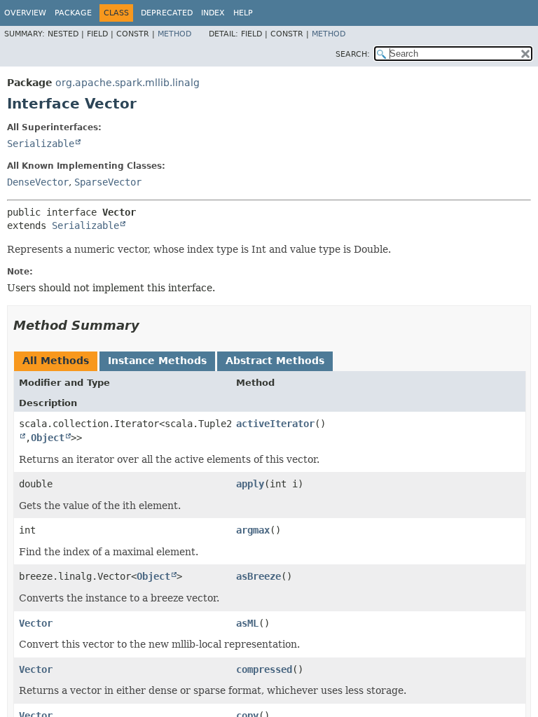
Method (174, 34)
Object (47, 437)
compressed (264, 669)
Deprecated (167, 13)
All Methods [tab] (55, 360)
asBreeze (258, 576)
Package (73, 13)
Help (243, 13)
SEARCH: (353, 54)
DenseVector (38, 182)
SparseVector (108, 182)
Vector (36, 623)
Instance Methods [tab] (157, 360)
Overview (25, 13)
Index (213, 13)
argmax (253, 530)
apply (250, 483)
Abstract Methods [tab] (275, 360)
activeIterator (275, 423)
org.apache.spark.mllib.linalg (127, 82)
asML (247, 623)
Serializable (40, 143)
